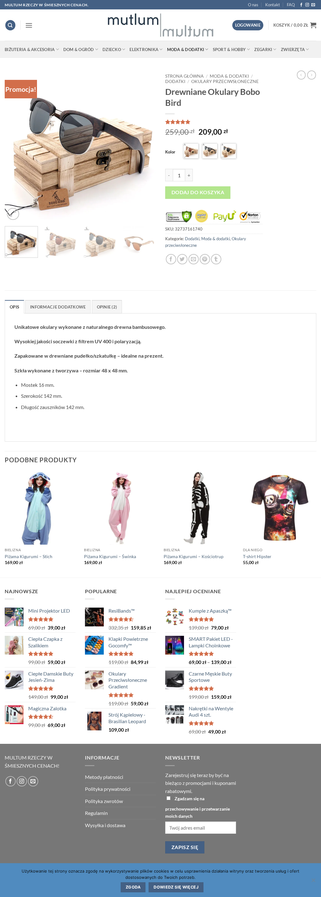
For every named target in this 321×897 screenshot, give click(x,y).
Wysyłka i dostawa (105, 825)
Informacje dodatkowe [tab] (58, 306)
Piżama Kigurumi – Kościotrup (194, 556)
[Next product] (301, 74)
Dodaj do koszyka (197, 192)
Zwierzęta (293, 49)
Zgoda (133, 887)
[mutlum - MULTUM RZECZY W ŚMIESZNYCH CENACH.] (160, 25)
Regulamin (96, 813)
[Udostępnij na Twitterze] (182, 259)
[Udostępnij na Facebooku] (171, 259)
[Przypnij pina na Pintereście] (205, 259)
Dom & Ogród (78, 49)
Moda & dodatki (185, 49)
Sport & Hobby (229, 49)
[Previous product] (311, 74)
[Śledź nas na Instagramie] (307, 5)
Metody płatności (104, 777)
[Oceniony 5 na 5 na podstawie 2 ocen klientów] (214, 121)
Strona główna (184, 76)
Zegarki (263, 49)
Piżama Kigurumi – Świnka (110, 556)
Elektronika (143, 49)
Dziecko (112, 49)
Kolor (170, 151)
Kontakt (272, 4)
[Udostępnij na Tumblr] (216, 259)
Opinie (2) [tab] (107, 306)
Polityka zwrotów (104, 801)
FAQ (291, 4)
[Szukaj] (10, 25)
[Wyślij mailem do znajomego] (193, 259)
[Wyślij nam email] (313, 5)
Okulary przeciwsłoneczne (225, 81)
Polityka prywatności (107, 789)
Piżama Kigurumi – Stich (28, 556)
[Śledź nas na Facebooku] (301, 5)
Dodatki (175, 81)
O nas (253, 4)
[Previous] (15, 146)
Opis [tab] (14, 306)
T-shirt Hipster (257, 556)
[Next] (144, 146)
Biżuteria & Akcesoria (30, 49)
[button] (29, 25)
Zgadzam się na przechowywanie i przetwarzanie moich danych (197, 807)
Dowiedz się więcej (176, 887)
